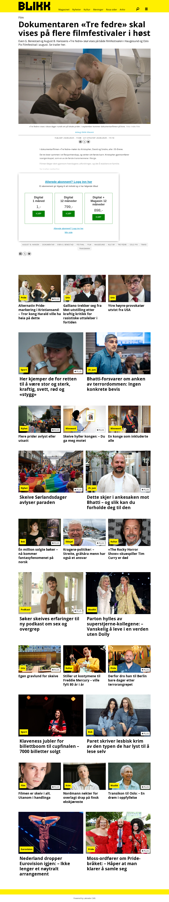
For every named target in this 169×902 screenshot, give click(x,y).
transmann (84, 248)
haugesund (99, 244)
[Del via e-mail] (88, 141)
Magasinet (64, 9)
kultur (111, 244)
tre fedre (122, 244)
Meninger (98, 9)
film (89, 244)
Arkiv (122, 9)
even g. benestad (65, 244)
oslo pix (134, 244)
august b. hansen (30, 244)
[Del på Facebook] (80, 141)
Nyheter (76, 9)
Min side (68, 232)
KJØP (38, 213)
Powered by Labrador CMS (84, 898)
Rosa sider (111, 9)
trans (144, 244)
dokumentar (48, 244)
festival (80, 244)
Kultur (87, 9)
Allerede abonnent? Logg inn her (68, 181)
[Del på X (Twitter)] (84, 141)
